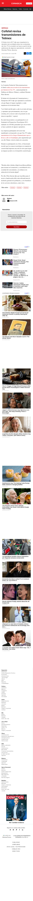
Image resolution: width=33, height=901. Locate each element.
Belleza (4, 706)
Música (3, 729)
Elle (2, 713)
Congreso (4, 690)
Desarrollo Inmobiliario (8, 736)
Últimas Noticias (7, 9)
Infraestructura (6, 737)
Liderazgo (4, 761)
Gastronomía (5, 782)
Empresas (15, 9)
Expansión (4, 670)
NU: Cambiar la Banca (16, 822)
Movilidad (4, 749)
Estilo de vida (5, 718)
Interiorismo (5, 740)
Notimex (9, 198)
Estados (4, 693)
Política (20, 9)
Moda (3, 705)
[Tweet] (25, 53)
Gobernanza (5, 748)
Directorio (16, 851)
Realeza (4, 702)
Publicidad (16, 842)
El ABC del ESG (6, 754)
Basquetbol (5, 773)
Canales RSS (16, 849)
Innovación (5, 752)
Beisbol (4, 770)
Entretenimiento (6, 724)
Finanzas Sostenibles (7, 751)
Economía (25, 9)
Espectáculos (5, 701)
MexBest (4, 780)
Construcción (5, 734)
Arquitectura (5, 739)
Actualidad (4, 759)
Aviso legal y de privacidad (16, 846)
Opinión (4, 695)
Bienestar (4, 787)
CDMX (3, 692)
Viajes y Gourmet (6, 708)
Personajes (5, 786)
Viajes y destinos (6, 784)
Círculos (4, 704)
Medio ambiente (6, 745)
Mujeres (4, 681)
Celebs (3, 717)
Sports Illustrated (6, 767)
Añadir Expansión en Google (9, 57)
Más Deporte (5, 774)
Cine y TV (4, 727)
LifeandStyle (5, 683)
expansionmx (11, 829)
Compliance (16, 844)
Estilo (3, 723)
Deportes (4, 726)
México (4, 689)
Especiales (5, 764)
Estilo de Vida (5, 789)
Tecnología (5, 677)
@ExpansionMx (13, 200)
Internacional (5, 676)
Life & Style (5, 721)
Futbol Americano (6, 771)
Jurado (3, 790)
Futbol (3, 768)
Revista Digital (29, 3)
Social (3, 746)
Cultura (3, 709)
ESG (3, 680)
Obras (3, 679)
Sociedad (4, 696)
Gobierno (4, 687)
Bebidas (4, 783)
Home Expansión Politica (8, 673)
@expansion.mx (16, 829)
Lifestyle (4, 776)
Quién (3, 699)
